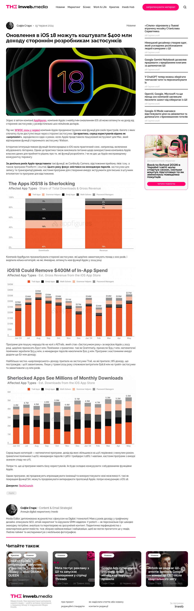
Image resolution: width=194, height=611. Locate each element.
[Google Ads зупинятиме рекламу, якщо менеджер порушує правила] (120, 569)
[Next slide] (183, 569)
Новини (131, 25)
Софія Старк (28, 507)
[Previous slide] (10, 569)
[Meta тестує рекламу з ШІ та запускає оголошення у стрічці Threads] (74, 569)
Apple (11, 493)
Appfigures (40, 120)
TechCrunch (26, 485)
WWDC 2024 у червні (27, 130)
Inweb (179, 606)
